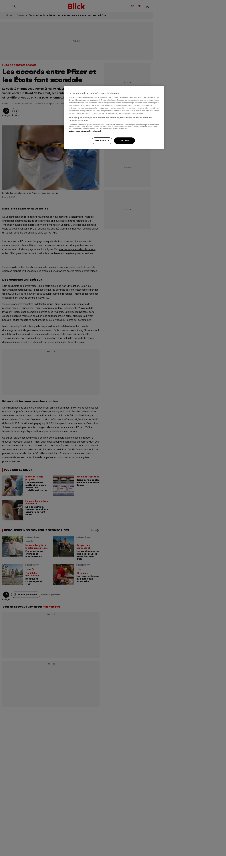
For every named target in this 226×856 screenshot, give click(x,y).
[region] (114, 117)
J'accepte (124, 141)
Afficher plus (102, 141)
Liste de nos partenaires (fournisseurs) (85, 131)
